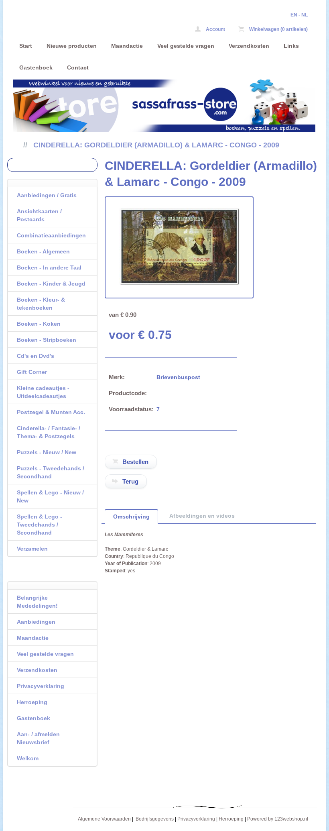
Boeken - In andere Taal (49, 267)
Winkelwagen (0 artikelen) (278, 29)
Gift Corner (32, 372)
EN (293, 15)
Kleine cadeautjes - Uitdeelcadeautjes (43, 392)
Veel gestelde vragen (185, 46)
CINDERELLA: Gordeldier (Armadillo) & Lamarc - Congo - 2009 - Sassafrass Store (119, 23)
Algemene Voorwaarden (104, 819)
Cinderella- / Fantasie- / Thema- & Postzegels (48, 432)
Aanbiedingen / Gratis (47, 195)
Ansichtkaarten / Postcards (39, 215)
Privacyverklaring (40, 686)
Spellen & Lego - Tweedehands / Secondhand (39, 524)
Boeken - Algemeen (43, 251)
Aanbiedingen (36, 622)
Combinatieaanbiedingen (51, 235)
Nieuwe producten (72, 46)
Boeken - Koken (39, 324)
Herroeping (32, 702)
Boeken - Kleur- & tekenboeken (41, 303)
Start (25, 46)
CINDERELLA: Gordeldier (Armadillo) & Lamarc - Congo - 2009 (156, 145)
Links (291, 46)
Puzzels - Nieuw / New (46, 452)
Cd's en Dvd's (35, 356)
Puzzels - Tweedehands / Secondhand (50, 472)
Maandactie (127, 46)
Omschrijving (131, 516)
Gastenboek (36, 67)
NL (304, 15)
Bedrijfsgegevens (155, 819)
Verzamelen (32, 548)
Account (215, 29)
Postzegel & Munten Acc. (51, 412)
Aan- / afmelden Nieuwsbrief (38, 738)
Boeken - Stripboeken (46, 340)
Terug (130, 481)
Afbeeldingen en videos (202, 515)
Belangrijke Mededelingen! (37, 601)
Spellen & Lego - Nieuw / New (50, 496)
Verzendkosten (249, 46)
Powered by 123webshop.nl (277, 819)
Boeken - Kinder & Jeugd (51, 283)
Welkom (28, 758)
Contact (78, 67)
